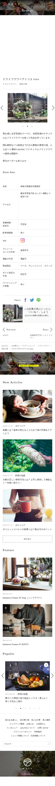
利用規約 (38, 732)
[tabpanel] (27, 108)
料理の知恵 (20, 476)
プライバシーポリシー (22, 732)
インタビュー (12, 728)
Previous (2, 107)
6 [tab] (38, 708)
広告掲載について (38, 736)
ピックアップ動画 (17, 724)
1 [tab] (22, 126)
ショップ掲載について (20, 736)
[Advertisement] (27, 44)
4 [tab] (29, 708)
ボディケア (20, 426)
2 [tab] (27, 126)
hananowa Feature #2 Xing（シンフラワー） (23, 598)
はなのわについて (27, 728)
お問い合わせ (42, 728)
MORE (27, 539)
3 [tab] (32, 126)
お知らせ (30, 724)
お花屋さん (41, 724)
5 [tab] (34, 708)
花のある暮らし (11, 720)
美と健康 (46, 720)
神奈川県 (23, 84)
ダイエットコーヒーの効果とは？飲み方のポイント (27, 529)
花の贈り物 (24, 720)
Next (53, 107)
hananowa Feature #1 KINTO (15, 644)
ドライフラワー (10, 84)
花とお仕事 (35, 720)
